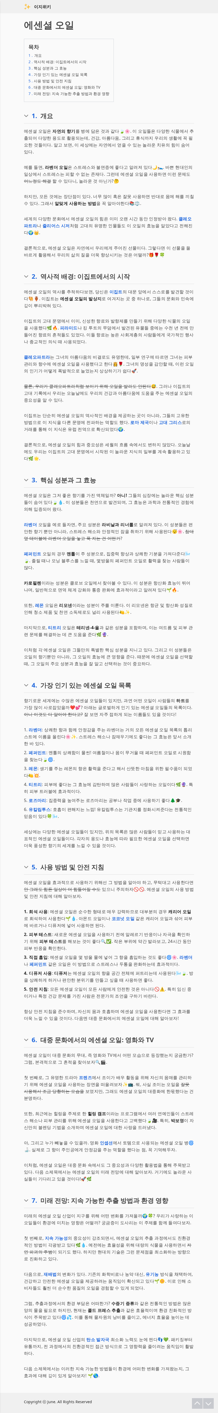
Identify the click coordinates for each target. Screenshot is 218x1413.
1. (34, 115)
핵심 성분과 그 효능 (47, 68)
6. (34, 1040)
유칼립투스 (40, 809)
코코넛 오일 (123, 918)
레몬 (39, 605)
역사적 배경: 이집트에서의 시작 (57, 61)
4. (34, 685)
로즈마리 (37, 800)
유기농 (152, 1274)
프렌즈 (85, 1077)
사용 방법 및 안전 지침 (50, 80)
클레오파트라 (37, 357)
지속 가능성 (56, 1238)
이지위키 (42, 7)
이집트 (116, 292)
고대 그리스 (170, 422)
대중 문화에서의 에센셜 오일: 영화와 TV (64, 87)
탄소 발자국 (97, 1339)
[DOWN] (208, 1403)
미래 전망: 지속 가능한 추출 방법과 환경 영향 (68, 93)
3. (34, 480)
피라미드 (69, 328)
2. (34, 276)
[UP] (197, 1403)
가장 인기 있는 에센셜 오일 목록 (57, 74)
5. (34, 867)
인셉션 (106, 1143)
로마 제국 (139, 422)
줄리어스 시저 (56, 226)
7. (34, 1200)
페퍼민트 (32, 554)
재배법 (50, 1274)
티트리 (54, 627)
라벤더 (30, 524)
